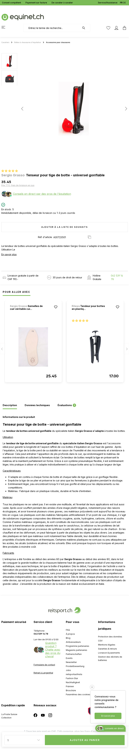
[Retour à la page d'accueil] (23, 16)
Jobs (68, 670)
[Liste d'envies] (108, 28)
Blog (68, 638)
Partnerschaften (74, 654)
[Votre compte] (116, 28)
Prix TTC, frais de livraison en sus (17, 185)
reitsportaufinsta (74, 674)
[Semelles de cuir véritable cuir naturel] (33, 347)
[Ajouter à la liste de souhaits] (55, 307)
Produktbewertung (75, 666)
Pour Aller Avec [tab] (16, 291)
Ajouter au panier (85, 740)
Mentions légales (106, 644)
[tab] (10, 405)
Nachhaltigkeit (73, 682)
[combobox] (51, 28)
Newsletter (71, 662)
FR (121, 2)
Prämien (70, 686)
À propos (70, 634)
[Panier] (123, 28)
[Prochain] (125, 108)
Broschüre (71, 690)
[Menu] (5, 27)
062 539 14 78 (117, 277)
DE (124, 2)
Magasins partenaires (76, 650)
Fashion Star (72, 678)
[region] (64, 108)
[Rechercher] (85, 28)
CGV (100, 640)
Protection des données (110, 636)
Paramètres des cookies (78, 694)
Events (69, 658)
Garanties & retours (107, 648)
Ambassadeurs (73, 642)
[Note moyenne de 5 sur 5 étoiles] (11, 171)
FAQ (68, 630)
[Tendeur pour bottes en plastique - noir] (95, 347)
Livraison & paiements (109, 653)
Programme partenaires (77, 646)
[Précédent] (22, 108)
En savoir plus (9, 254)
